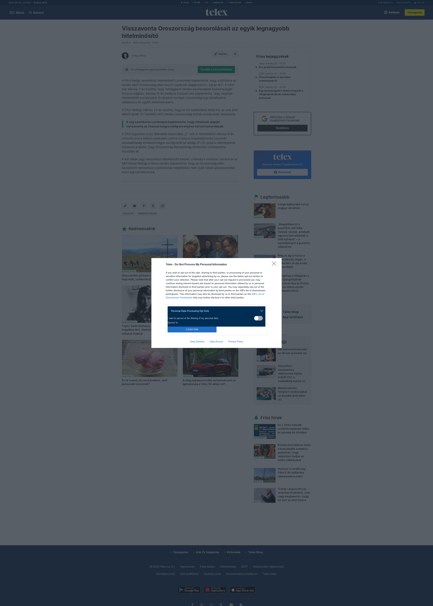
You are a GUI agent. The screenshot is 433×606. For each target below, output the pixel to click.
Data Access (216, 341)
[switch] (258, 318)
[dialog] (216, 303)
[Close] (275, 264)
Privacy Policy (235, 341)
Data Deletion (197, 341)
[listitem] (215, 311)
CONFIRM (192, 329)
